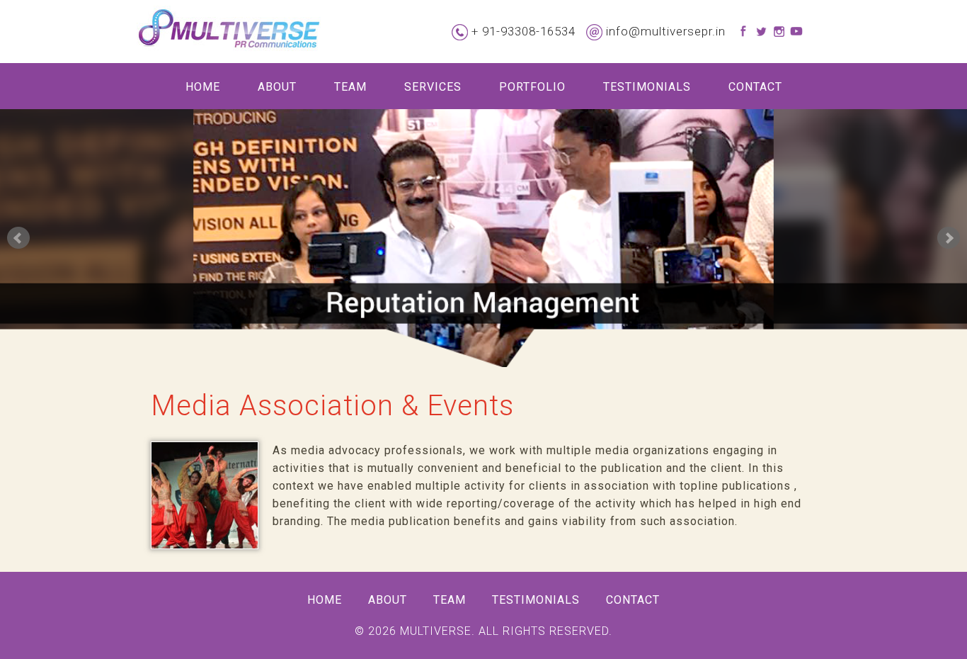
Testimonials (647, 87)
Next (948, 238)
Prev (18, 238)
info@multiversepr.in (666, 31)
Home (202, 87)
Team (350, 87)
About (277, 87)
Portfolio (532, 87)
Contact (755, 87)
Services (433, 87)
